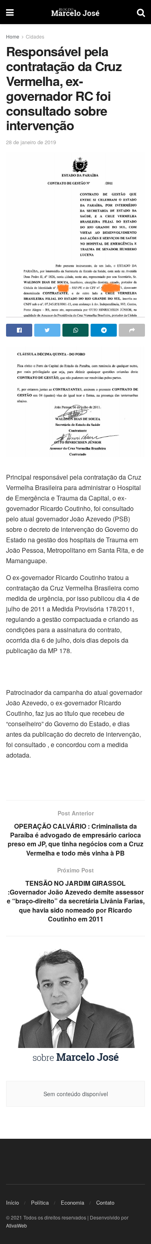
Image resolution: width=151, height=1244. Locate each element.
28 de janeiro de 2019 (31, 142)
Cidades (35, 36)
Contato (105, 1202)
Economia (72, 1202)
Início (12, 1202)
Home (12, 36)
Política (40, 1202)
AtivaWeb (16, 1225)
